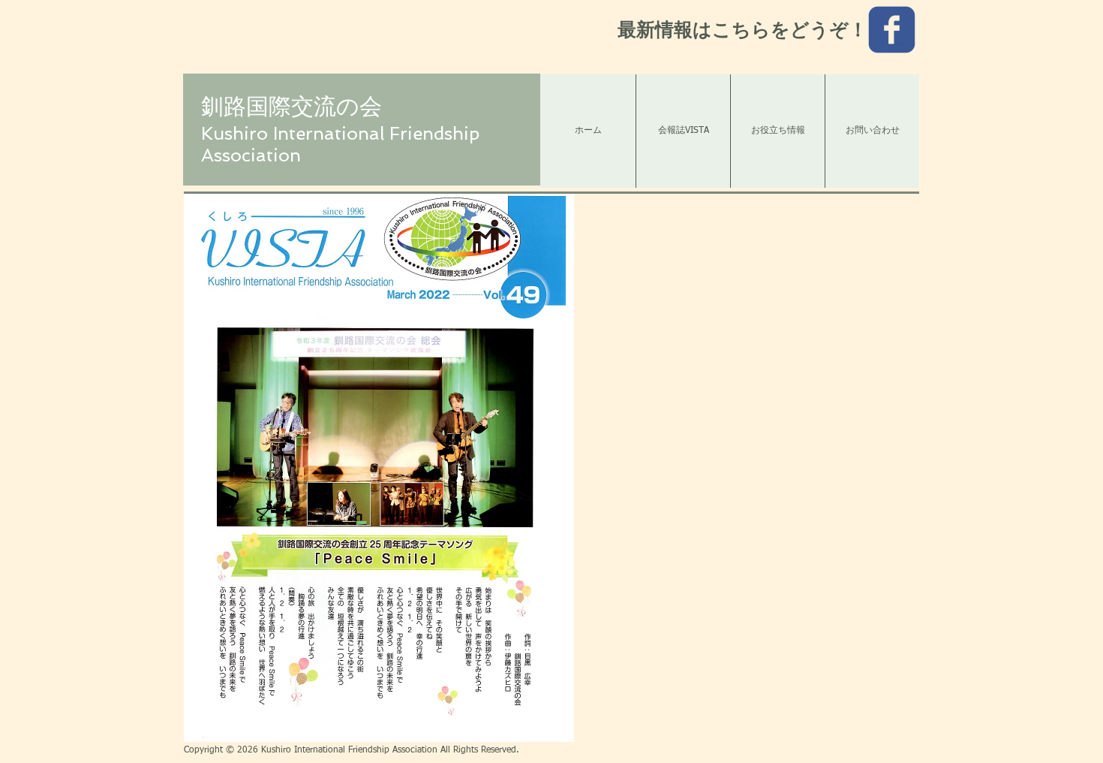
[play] (542, 728)
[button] (379, 468)
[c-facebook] (891, 29)
